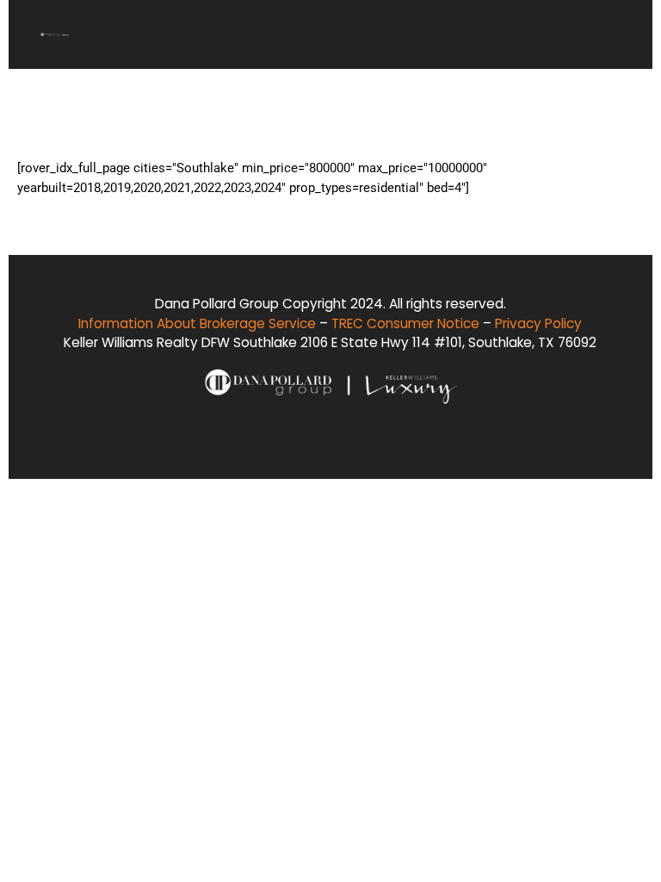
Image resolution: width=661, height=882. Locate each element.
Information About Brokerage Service (198, 323)
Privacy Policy (539, 323)
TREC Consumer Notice (406, 323)
